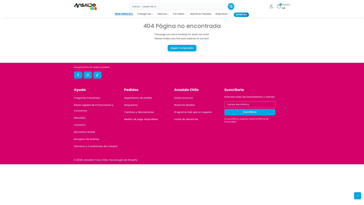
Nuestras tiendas (184, 105)
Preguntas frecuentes (87, 98)
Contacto (80, 125)
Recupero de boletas (86, 139)
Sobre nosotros (183, 98)
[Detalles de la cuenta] (271, 6)
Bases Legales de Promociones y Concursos (93, 107)
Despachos (131, 105)
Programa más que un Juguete (193, 112)
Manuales (79, 117)
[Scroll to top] (357, 195)
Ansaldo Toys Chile (96, 160)
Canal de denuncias (186, 119)
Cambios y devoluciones (139, 112)
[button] (145, 14)
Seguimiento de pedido (138, 98)
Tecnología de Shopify (123, 160)
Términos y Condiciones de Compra (95, 146)
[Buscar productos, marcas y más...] (231, 6)
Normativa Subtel (84, 132)
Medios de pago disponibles (141, 119)
